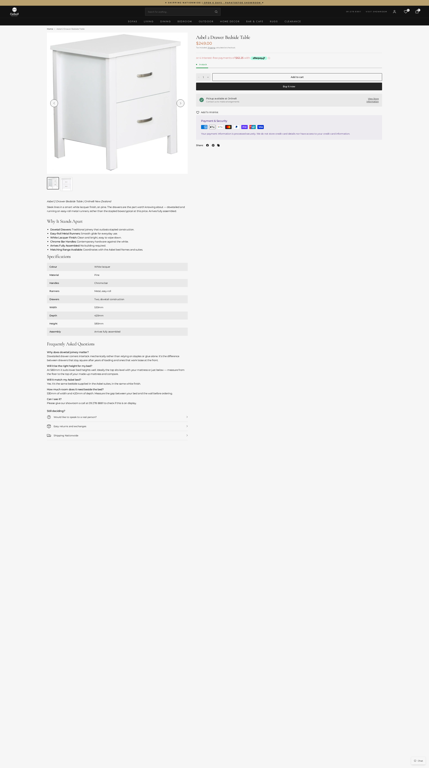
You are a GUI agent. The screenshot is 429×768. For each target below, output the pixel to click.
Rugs (274, 21)
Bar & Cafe (254, 21)
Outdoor (206, 21)
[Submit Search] (215, 11)
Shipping (211, 47)
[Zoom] (181, 39)
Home (50, 29)
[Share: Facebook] (207, 145)
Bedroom (185, 21)
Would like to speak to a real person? (75, 417)
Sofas (132, 21)
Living (149, 21)
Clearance (293, 21)
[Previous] (54, 103)
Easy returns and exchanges (70, 426)
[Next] (180, 103)
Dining (165, 21)
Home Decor (230, 21)
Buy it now (289, 86)
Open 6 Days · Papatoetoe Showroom (232, 3)
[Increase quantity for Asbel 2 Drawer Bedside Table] (207, 77)
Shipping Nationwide (66, 435)
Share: (199, 145)
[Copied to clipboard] (218, 145)
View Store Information (372, 100)
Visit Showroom (376, 11)
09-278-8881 (353, 11)
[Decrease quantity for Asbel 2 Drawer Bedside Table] (198, 77)
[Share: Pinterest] (213, 145)
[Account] (394, 11)
